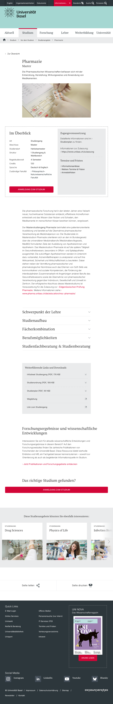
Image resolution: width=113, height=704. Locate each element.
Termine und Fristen (47, 626)
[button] (89, 312)
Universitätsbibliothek (14, 631)
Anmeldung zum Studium (31, 189)
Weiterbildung (84, 33)
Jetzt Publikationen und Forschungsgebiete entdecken (50, 464)
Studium (27, 33)
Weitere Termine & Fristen (73, 169)
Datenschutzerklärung (48, 690)
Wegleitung (32, 399)
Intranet (42, 637)
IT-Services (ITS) (46, 621)
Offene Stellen (45, 611)
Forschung (46, 33)
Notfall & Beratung (13, 626)
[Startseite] (4, 40)
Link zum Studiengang (37, 407)
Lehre (65, 33)
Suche (88, 4)
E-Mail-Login (10, 611)
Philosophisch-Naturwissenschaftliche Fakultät (41, 174)
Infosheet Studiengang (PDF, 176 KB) (43, 374)
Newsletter (9, 695)
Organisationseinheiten (25, 3)
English (10, 3)
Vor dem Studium (27, 40)
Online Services (11, 616)
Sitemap (65, 690)
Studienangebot (44, 40)
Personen (99, 4)
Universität (103, 33)
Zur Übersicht (12, 53)
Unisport (8, 637)
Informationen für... (62, 3)
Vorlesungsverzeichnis (48, 631)
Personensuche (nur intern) (51, 616)
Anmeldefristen (68, 172)
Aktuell (9, 33)
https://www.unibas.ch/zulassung (78, 151)
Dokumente (41, 3)
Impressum (30, 690)
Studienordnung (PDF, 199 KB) (40, 382)
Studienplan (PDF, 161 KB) (38, 391)
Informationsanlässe (71, 166)
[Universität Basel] (20, 12)
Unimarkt (9, 621)
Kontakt (21, 695)
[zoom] (56, 100)
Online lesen (87, 658)
